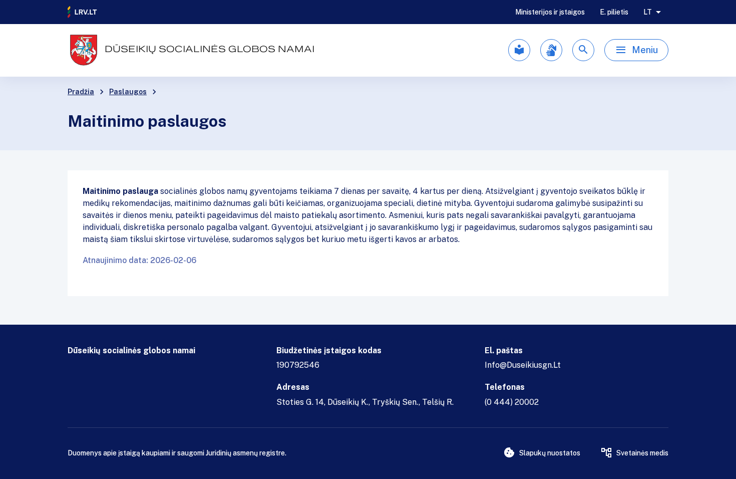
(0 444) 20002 (512, 402)
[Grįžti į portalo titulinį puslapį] (83, 12)
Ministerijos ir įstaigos (550, 12)
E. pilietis (614, 12)
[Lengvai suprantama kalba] (519, 50)
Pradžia (81, 92)
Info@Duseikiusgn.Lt (523, 365)
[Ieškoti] (583, 50)
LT (647, 12)
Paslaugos (128, 92)
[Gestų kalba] (551, 50)
